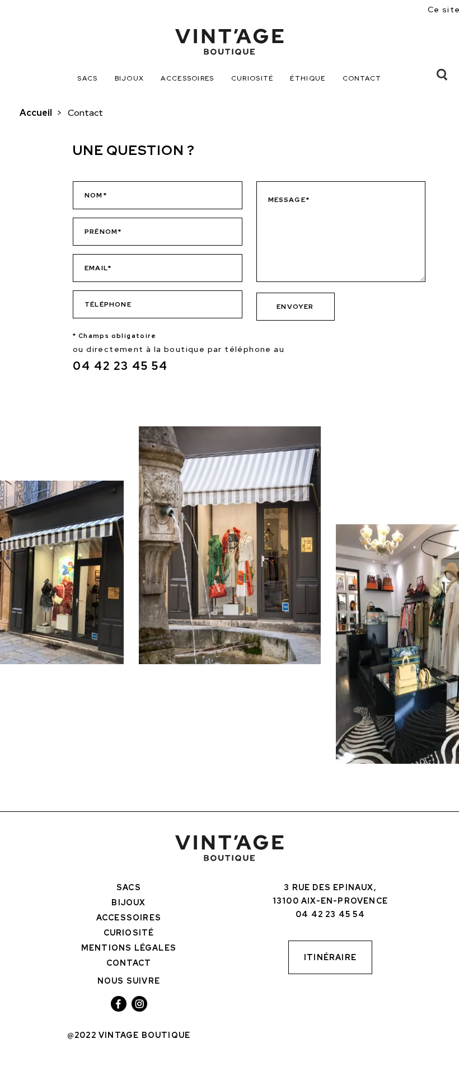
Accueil (36, 113)
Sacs (87, 78)
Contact (362, 78)
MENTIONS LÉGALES (128, 948)
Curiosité (252, 78)
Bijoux (129, 78)
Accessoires (187, 78)
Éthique (307, 78)
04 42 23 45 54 (120, 366)
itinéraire (330, 957)
